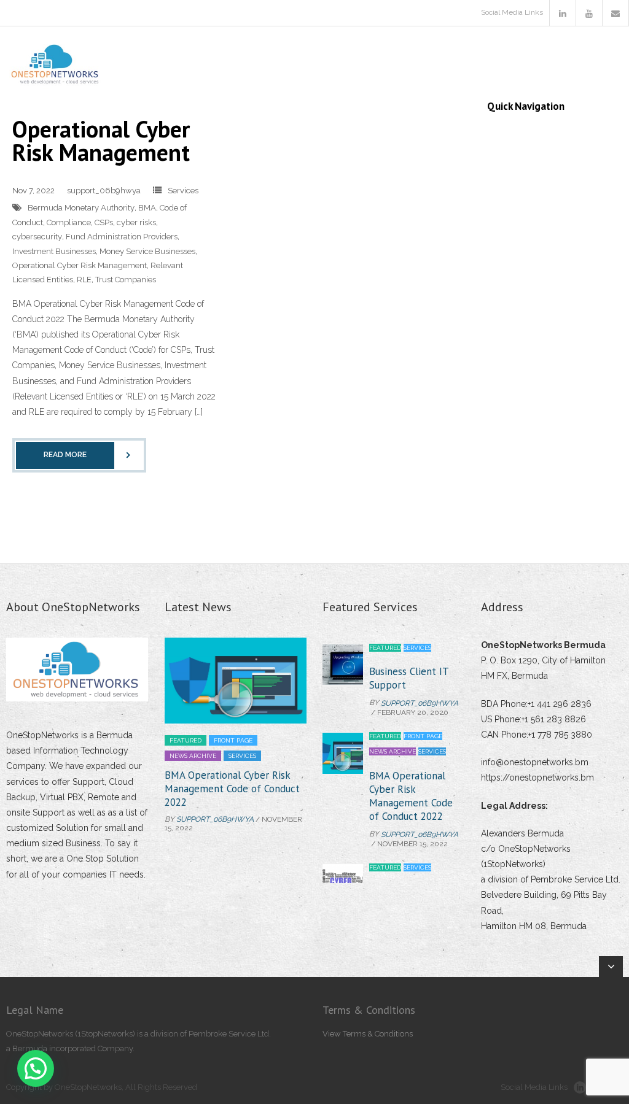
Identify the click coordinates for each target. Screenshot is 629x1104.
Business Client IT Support (408, 678)
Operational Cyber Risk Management (101, 140)
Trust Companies (125, 279)
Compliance (69, 222)
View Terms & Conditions (367, 1033)
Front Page (233, 740)
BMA (147, 207)
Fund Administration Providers (122, 236)
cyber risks (136, 222)
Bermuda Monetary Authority (81, 207)
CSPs (104, 222)
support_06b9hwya (104, 190)
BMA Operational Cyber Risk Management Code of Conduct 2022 (232, 788)
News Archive (193, 755)
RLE (84, 279)
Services (183, 190)
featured (185, 740)
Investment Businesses (54, 251)
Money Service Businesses (147, 251)
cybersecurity (37, 236)
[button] (35, 1068)
